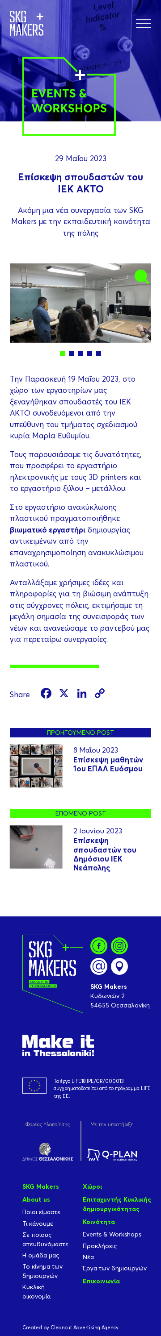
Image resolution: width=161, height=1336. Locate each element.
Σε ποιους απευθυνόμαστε (45, 1239)
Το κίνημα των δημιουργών (42, 1271)
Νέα (88, 1257)
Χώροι (92, 1186)
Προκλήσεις (100, 1246)
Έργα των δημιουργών (115, 1268)
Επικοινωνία (101, 1281)
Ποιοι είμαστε (41, 1212)
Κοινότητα (99, 1222)
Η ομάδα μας (40, 1255)
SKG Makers (40, 1186)
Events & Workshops (112, 1234)
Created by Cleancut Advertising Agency (70, 1327)
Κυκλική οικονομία (36, 1291)
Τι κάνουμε (37, 1223)
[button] (143, 23)
